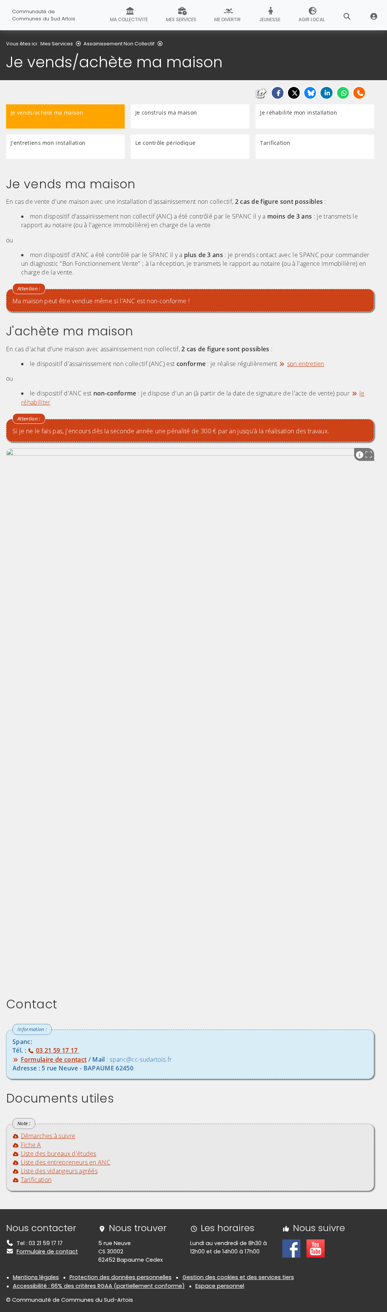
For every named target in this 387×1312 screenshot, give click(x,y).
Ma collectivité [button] (129, 19)
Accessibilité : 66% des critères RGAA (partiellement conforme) (99, 1286)
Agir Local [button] (312, 19)
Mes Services (56, 43)
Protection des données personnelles (121, 1277)
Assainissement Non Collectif (119, 43)
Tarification (36, 1180)
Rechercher (347, 15)
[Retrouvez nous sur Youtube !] (316, 1248)
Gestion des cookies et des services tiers (238, 1277)
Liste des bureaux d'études (58, 1153)
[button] (277, 92)
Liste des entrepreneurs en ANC (65, 1162)
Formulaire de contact (47, 1251)
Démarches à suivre (48, 1136)
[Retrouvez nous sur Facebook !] (291, 1248)
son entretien (305, 364)
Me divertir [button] (227, 19)
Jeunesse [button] (269, 19)
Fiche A (31, 1145)
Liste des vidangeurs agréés (59, 1171)
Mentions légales (36, 1277)
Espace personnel (219, 1286)
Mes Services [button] (181, 19)
